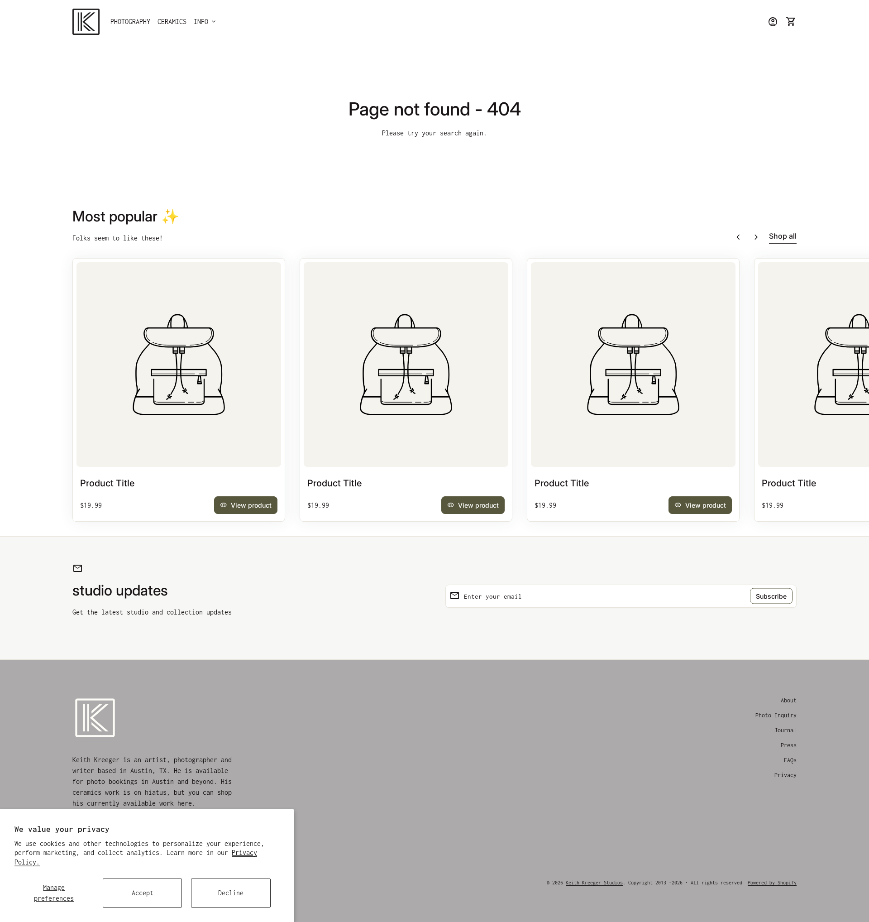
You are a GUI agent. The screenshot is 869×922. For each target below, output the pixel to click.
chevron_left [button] (738, 237)
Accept (142, 893)
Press (789, 745)
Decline (231, 893)
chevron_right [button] (756, 237)
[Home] (86, 21)
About (789, 700)
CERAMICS (172, 21)
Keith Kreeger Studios (594, 882)
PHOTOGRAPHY (130, 21)
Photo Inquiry (776, 715)
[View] (178, 364)
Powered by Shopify (772, 882)
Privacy (785, 775)
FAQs (790, 760)
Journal (785, 730)
